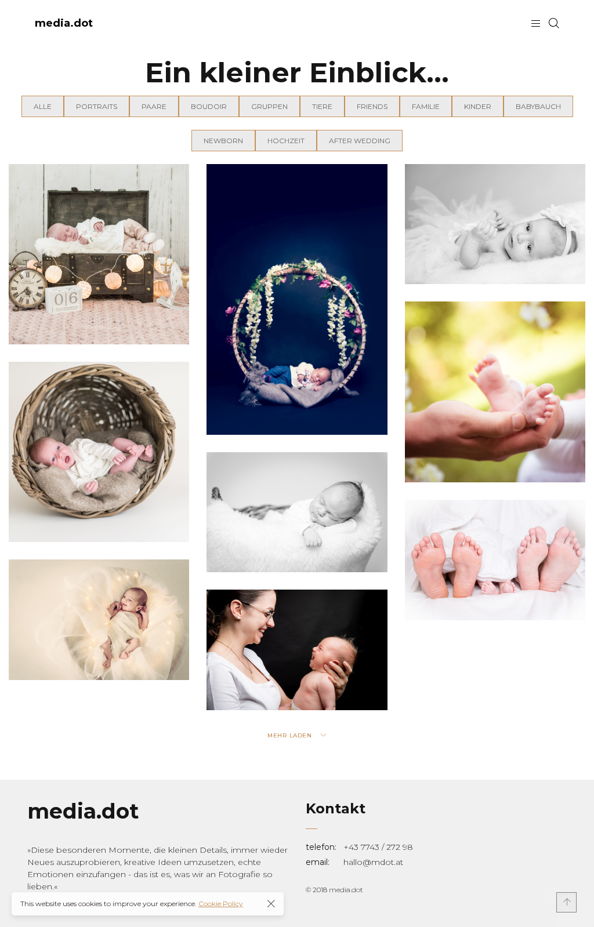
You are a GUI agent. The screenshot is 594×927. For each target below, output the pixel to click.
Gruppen (269, 106)
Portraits (96, 106)
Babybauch (538, 106)
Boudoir (209, 106)
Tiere (322, 106)
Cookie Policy (220, 903)
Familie (426, 106)
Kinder (477, 106)
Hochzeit (286, 140)
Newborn (223, 140)
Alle (43, 106)
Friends (372, 106)
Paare (154, 106)
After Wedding (359, 140)
